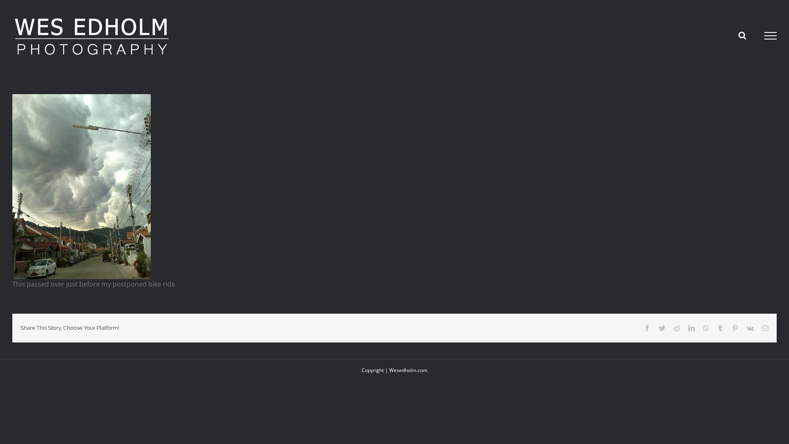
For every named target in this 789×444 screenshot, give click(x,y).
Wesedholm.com (408, 370)
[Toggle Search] (742, 35)
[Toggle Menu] (770, 35)
